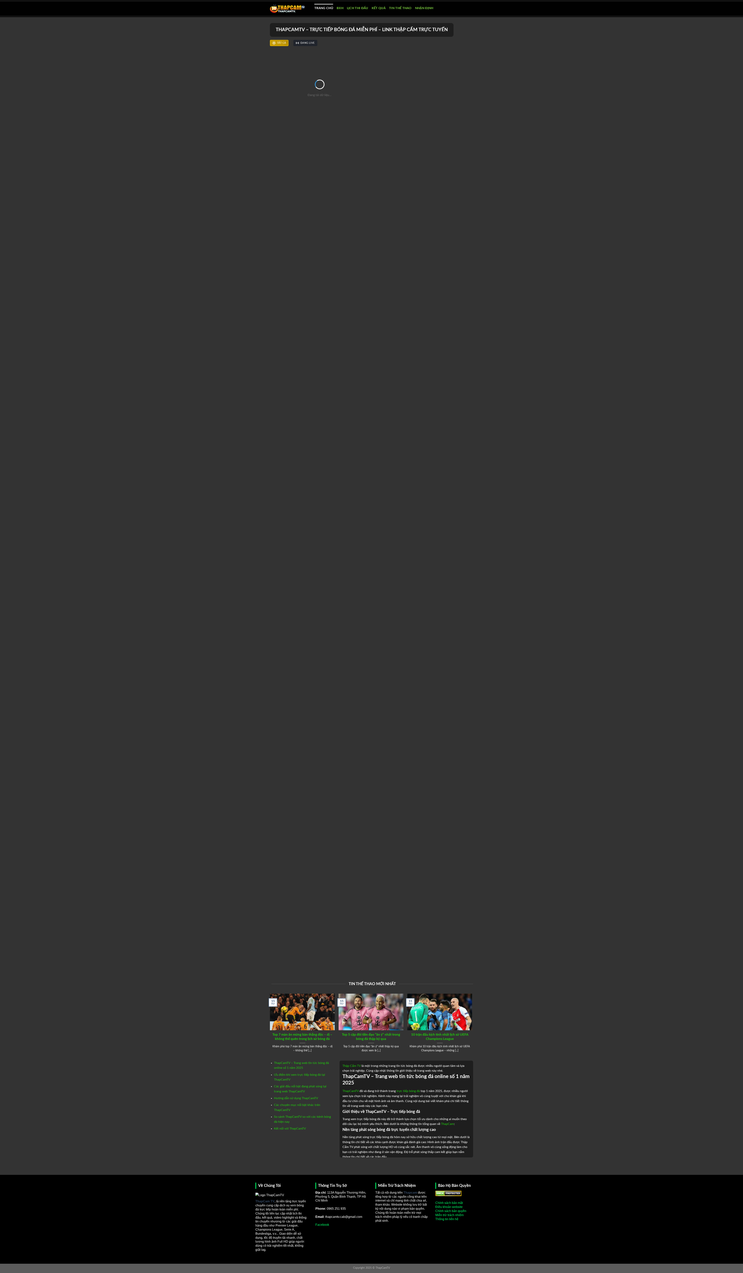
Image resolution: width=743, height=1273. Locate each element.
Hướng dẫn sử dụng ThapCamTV (296, 1098)
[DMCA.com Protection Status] (448, 1193)
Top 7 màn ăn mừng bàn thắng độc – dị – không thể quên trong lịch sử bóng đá (302, 1037)
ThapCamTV (350, 1091)
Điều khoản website (449, 1207)
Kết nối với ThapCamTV (290, 1128)
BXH (340, 8)
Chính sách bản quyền (450, 1211)
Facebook (322, 1224)
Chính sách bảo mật (449, 1202)
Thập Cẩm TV (351, 1065)
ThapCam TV (265, 1201)
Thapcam (410, 1192)
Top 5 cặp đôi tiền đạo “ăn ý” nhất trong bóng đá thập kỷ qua (371, 1037)
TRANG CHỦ (323, 8)
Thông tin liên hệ (446, 1219)
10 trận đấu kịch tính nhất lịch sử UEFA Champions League (439, 1037)
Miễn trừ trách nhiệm (449, 1215)
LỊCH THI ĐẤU (357, 8)
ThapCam (447, 1123)
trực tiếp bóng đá (408, 1091)
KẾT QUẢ (379, 8)
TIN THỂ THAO (400, 8)
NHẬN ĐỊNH (424, 8)
